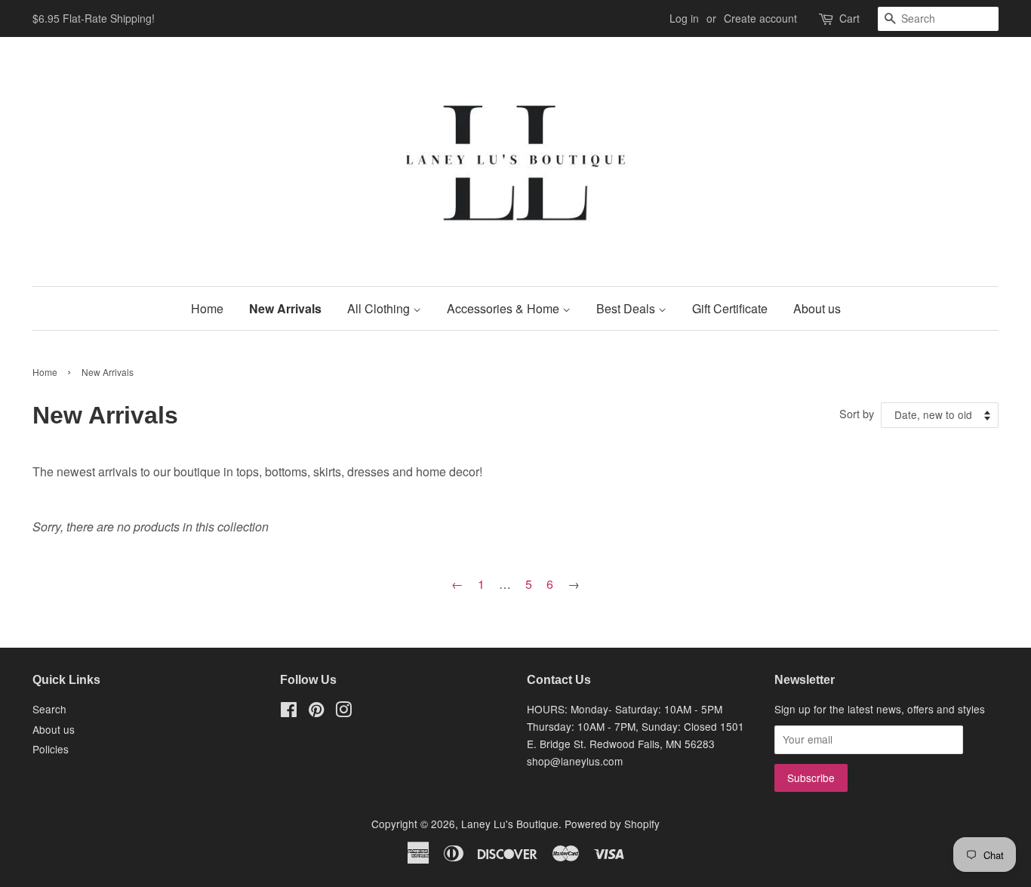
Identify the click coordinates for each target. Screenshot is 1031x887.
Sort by (856, 413)
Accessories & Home (504, 308)
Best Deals (627, 308)
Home (207, 308)
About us (817, 308)
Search (49, 708)
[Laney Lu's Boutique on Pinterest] (316, 711)
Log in (684, 18)
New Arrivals (285, 308)
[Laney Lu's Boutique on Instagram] (343, 711)
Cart (849, 18)
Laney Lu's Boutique (510, 823)
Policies (50, 748)
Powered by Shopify (612, 823)
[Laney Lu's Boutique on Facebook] (288, 711)
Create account (760, 18)
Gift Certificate (730, 308)
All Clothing (380, 308)
